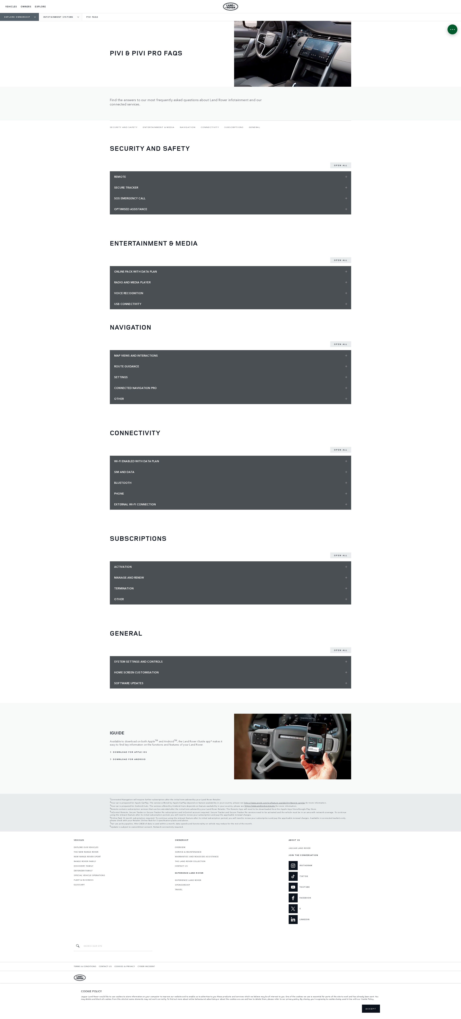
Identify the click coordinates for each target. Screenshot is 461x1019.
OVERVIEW (180, 847)
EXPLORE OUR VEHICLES (86, 847)
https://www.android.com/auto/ (260, 805)
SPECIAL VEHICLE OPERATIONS (89, 875)
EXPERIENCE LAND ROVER (188, 880)
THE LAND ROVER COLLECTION (190, 861)
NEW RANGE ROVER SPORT (87, 856)
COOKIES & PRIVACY (125, 966)
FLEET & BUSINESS (84, 880)
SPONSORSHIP (182, 885)
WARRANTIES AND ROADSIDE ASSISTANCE (197, 856)
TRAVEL (178, 889)
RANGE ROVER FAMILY (85, 861)
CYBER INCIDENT (146, 966)
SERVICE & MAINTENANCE (188, 852)
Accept (371, 1008)
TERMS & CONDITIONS (85, 966)
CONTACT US (181, 866)
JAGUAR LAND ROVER (299, 848)
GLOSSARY (79, 884)
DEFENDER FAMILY (83, 870)
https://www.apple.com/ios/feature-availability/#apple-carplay (274, 802)
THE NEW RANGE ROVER (86, 852)
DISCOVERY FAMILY (83, 866)
